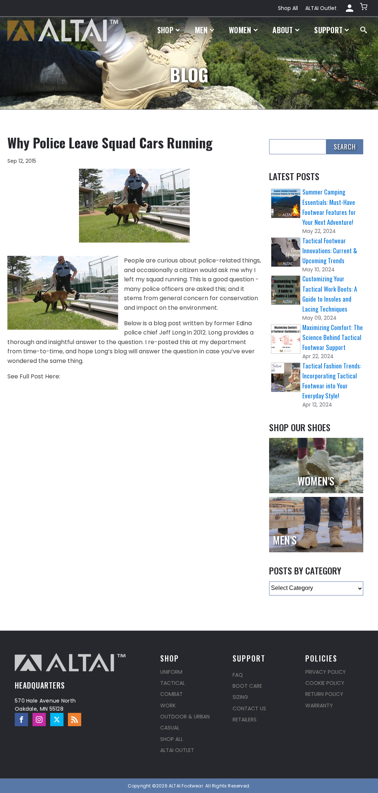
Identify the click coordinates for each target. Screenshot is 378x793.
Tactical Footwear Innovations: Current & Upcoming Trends (329, 250)
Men (201, 29)
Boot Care (247, 686)
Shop (165, 29)
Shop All (288, 8)
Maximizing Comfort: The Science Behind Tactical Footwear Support (332, 337)
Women (240, 29)
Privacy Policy (325, 672)
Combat (171, 694)
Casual (169, 727)
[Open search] (364, 30)
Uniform (171, 672)
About (282, 29)
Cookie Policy (324, 683)
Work (168, 705)
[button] (364, 8)
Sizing (240, 697)
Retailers (245, 719)
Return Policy (324, 694)
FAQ (238, 675)
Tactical (172, 683)
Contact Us (249, 708)
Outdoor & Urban (185, 716)
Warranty (319, 705)
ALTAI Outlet (321, 8)
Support (328, 29)
